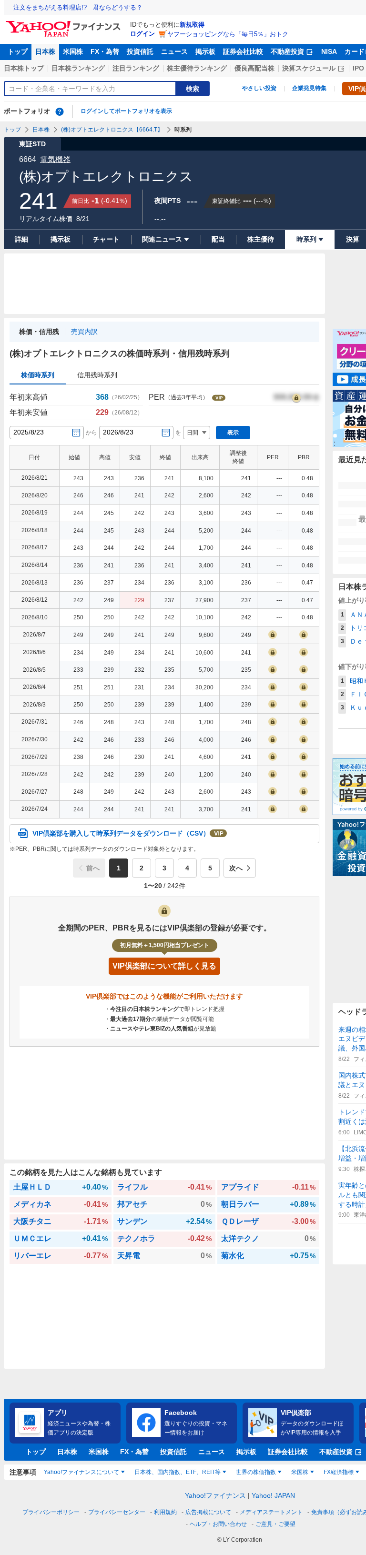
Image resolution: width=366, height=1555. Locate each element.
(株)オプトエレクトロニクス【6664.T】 (112, 129)
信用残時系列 (97, 375)
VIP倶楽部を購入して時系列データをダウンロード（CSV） (121, 833)
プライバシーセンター (116, 1512)
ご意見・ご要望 (275, 1524)
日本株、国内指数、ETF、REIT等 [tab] (177, 1472)
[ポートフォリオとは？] (59, 111)
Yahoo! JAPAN (273, 1495)
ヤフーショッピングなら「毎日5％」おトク (227, 34)
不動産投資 (287, 51)
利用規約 (165, 1512)
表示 (233, 432)
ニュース (174, 51)
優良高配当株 (254, 68)
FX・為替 (105, 51)
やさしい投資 (259, 88)
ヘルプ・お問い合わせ (218, 1524)
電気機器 (55, 159)
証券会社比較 (243, 51)
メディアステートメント (271, 1512)
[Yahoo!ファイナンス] (64, 23)
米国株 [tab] (299, 1472)
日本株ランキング (78, 68)
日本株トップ (24, 68)
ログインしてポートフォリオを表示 (126, 111)
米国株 (73, 51)
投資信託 (140, 51)
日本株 (45, 51)
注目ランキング (135, 68)
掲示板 (205, 51)
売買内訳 (84, 331)
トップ (18, 51)
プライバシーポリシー (51, 1512)
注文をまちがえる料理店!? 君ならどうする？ (77, 7)
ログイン (142, 33)
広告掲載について (208, 1512)
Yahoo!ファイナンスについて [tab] (81, 1472)
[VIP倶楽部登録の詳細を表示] (296, 397)
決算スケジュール (309, 68)
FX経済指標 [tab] (339, 1472)
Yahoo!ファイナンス (215, 1495)
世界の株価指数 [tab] (256, 1472)
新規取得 (192, 24)
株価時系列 (37, 375)
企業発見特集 (309, 88)
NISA (329, 51)
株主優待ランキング (197, 68)
